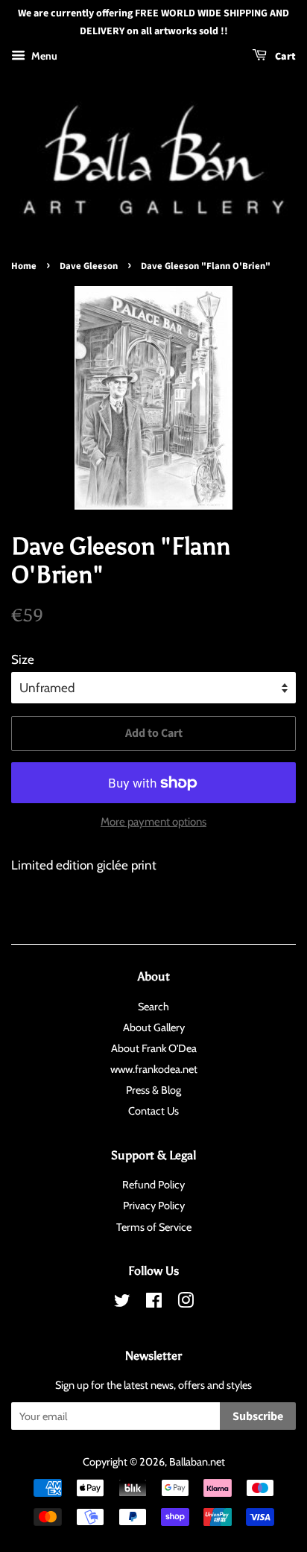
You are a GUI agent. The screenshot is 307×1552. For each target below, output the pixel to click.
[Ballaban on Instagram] (185, 1303)
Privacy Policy (154, 1205)
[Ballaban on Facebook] (153, 1303)
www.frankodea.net (153, 1069)
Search (153, 1006)
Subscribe (257, 1416)
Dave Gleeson (89, 266)
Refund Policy (153, 1184)
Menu (43, 56)
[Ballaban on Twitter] (122, 1303)
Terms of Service (154, 1227)
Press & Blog (153, 1090)
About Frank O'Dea (154, 1048)
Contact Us (153, 1111)
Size (22, 659)
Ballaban (188, 1462)
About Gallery (154, 1027)
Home (24, 266)
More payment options (153, 822)
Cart (284, 56)
